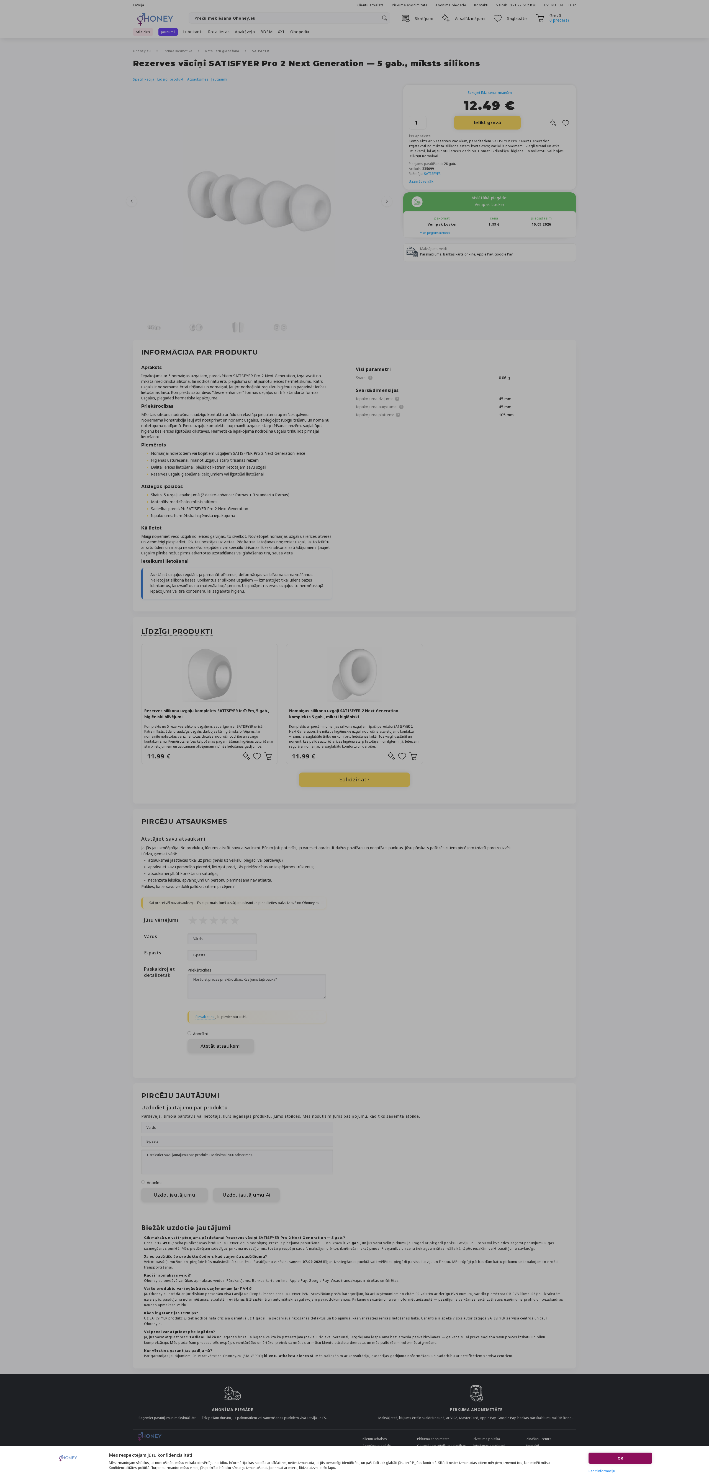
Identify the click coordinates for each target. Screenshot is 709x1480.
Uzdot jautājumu (175, 1195)
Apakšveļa (245, 31)
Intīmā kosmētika (178, 51)
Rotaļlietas (219, 31)
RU (553, 5)
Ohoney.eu (142, 51)
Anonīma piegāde (450, 5)
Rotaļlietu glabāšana (222, 51)
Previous (131, 201)
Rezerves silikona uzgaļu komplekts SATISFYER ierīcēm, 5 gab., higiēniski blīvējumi (206, 713)
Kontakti (481, 5)
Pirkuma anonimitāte (409, 5)
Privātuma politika (486, 1439)
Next (386, 201)
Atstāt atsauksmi (221, 1046)
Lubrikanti (193, 31)
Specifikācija (144, 79)
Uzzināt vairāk (421, 181)
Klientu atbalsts (370, 5)
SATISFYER (260, 51)
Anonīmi (200, 1033)
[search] (384, 18)
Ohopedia (299, 31)
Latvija (138, 5)
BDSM (266, 31)
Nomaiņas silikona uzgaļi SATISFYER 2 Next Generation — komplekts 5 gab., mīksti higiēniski (346, 713)
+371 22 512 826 (523, 5)
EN (561, 5)
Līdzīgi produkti (171, 79)
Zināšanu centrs (538, 1439)
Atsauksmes (198, 79)
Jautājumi (219, 79)
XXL (281, 31)
